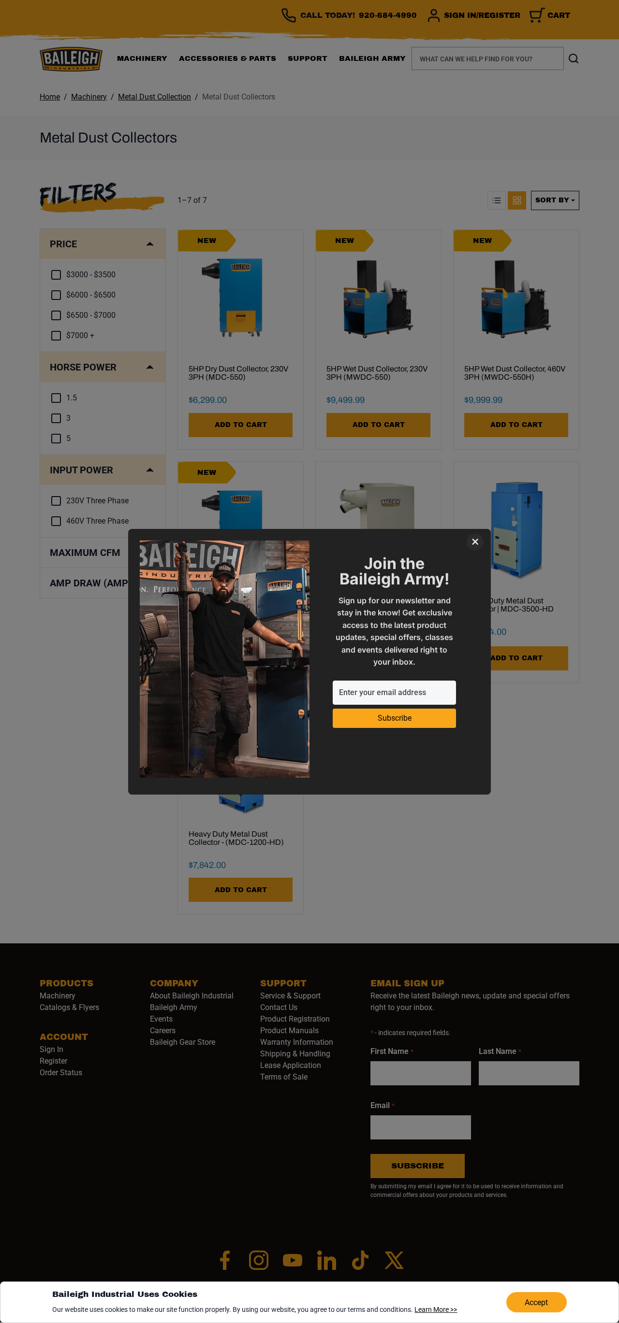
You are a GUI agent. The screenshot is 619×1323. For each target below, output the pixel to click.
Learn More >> (435, 1309)
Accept (536, 1302)
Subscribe (395, 718)
